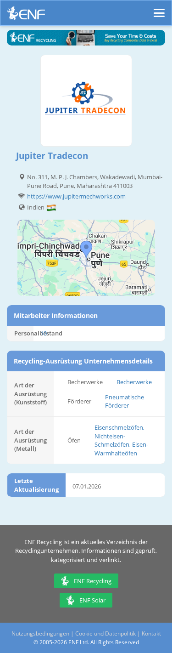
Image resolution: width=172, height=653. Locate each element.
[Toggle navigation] (159, 8)
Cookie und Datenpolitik (105, 633)
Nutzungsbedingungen (40, 633)
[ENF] (26, 15)
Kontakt (151, 633)
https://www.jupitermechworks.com (76, 196)
